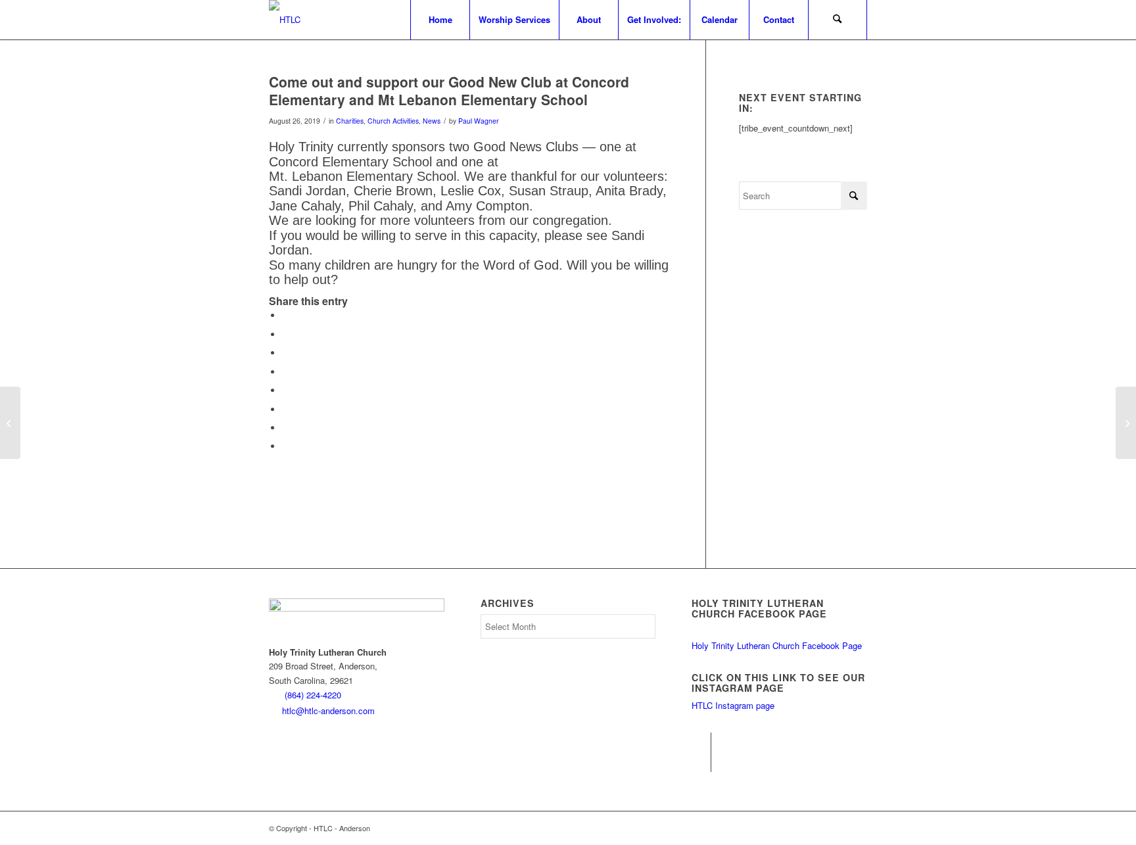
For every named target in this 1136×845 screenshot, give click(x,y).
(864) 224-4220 (313, 694)
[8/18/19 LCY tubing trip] (10, 423)
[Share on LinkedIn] (285, 372)
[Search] (837, 19)
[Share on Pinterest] (285, 353)
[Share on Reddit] (285, 428)
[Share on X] (285, 334)
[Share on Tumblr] (285, 390)
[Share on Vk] (285, 409)
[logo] (284, 19)
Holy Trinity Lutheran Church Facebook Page (777, 645)
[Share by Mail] (285, 446)
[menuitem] (439, 19)
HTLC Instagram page (733, 705)
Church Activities (393, 121)
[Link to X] (701, 762)
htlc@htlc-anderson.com (328, 710)
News (431, 121)
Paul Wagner (478, 121)
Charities (350, 121)
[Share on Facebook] (285, 315)
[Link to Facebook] (701, 742)
